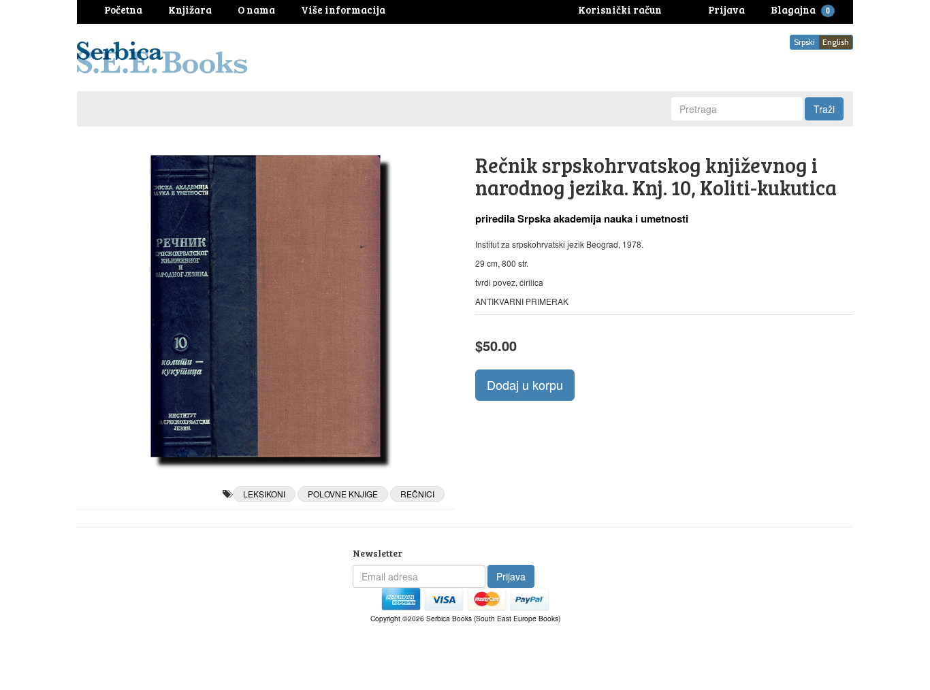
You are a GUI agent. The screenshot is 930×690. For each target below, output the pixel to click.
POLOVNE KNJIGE (343, 493)
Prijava (511, 576)
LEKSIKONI (264, 493)
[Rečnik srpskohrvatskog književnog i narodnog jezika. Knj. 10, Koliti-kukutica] (266, 306)
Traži (824, 109)
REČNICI (417, 493)
